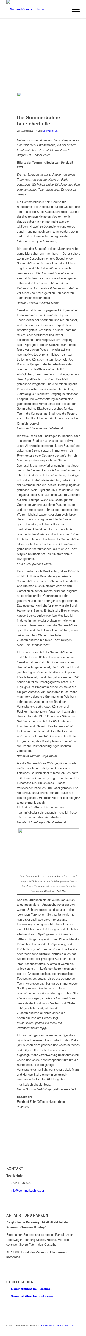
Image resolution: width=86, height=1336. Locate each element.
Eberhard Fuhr (50, 130)
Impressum (47, 1325)
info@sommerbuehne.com (28, 1190)
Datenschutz (63, 1325)
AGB (74, 1325)
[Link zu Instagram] (76, 1330)
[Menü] (73, 9)
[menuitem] (73, 9)
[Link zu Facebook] (69, 1330)
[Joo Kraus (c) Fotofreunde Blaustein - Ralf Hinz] (43, 102)
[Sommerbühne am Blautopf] (35, 9)
